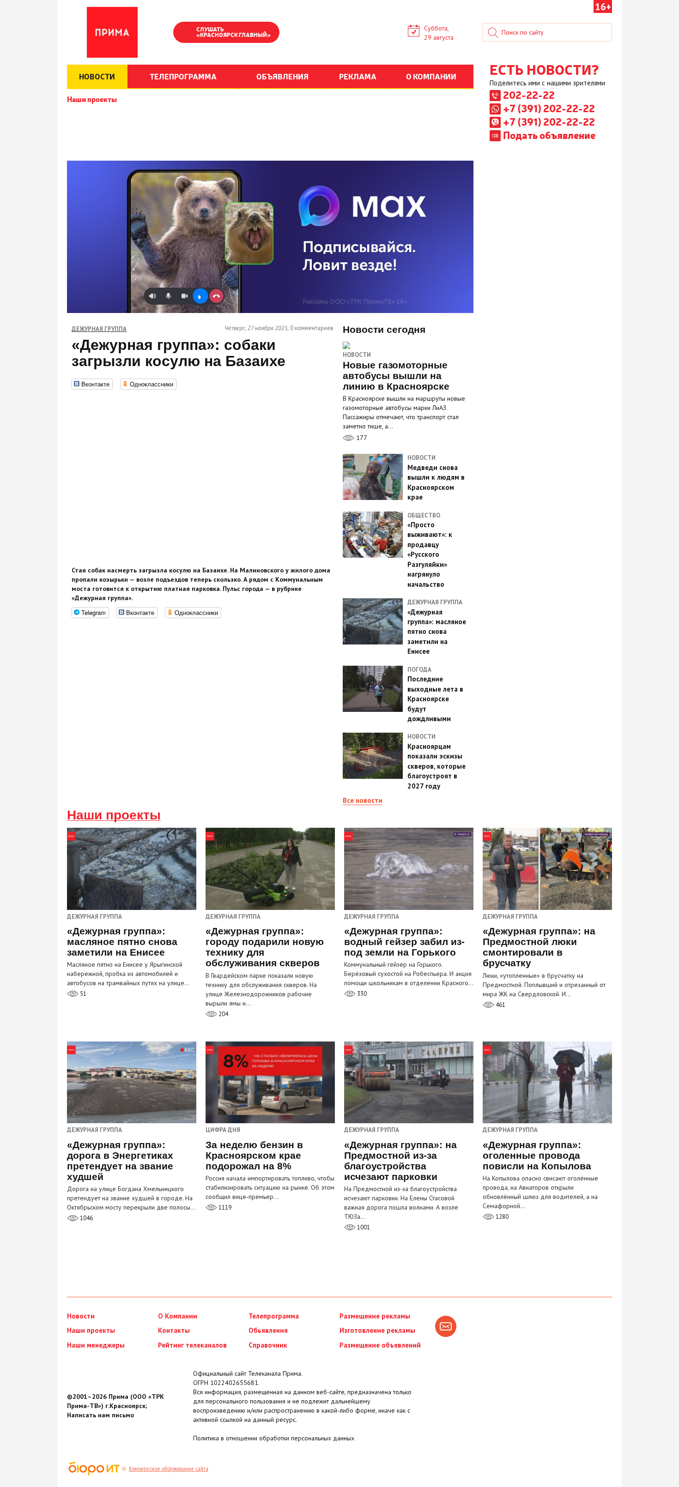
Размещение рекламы (375, 1316)
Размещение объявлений (380, 1345)
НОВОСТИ (97, 76)
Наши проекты (92, 99)
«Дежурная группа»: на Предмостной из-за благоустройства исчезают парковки (400, 1160)
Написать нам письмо (100, 1415)
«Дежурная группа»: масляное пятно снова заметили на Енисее (122, 941)
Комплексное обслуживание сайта (168, 1468)
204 (222, 1014)
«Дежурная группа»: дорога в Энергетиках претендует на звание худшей (120, 1160)
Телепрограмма (274, 1316)
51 (82, 994)
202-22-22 (529, 94)
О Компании (177, 1316)
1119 (224, 1207)
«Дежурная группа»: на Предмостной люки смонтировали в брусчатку (539, 947)
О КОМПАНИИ (431, 76)
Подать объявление (549, 134)
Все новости (362, 800)
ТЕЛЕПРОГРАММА (183, 76)
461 (499, 1005)
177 (360, 437)
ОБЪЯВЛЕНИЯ (282, 76)
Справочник (268, 1345)
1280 (501, 1217)
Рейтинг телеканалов (192, 1345)
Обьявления (268, 1330)
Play (185, 33)
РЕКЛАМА (357, 76)
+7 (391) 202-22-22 (549, 108)
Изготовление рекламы (377, 1330)
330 (361, 994)
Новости (357, 355)
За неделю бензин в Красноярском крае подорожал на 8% (254, 1155)
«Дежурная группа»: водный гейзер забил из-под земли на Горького (404, 941)
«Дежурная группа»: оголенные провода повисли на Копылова (537, 1155)
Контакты (174, 1330)
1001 (363, 1227)
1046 (86, 1218)
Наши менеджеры (96, 1345)
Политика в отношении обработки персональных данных (273, 1438)
